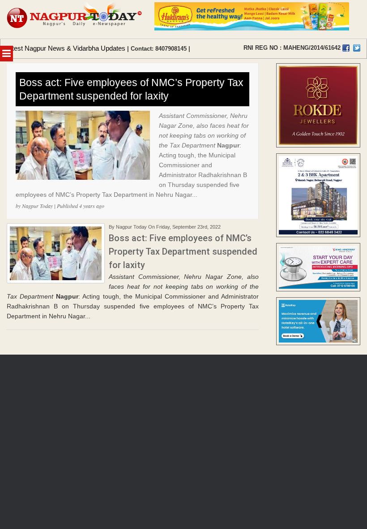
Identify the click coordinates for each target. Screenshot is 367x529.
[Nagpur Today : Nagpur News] (75, 19)
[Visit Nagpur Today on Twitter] (356, 48)
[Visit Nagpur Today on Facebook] (346, 48)
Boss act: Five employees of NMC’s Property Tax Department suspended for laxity (131, 89)
